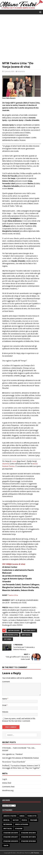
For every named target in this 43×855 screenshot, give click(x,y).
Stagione (18, 829)
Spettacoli (7, 829)
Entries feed (6, 783)
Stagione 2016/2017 (10, 837)
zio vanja (7, 639)
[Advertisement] (21, 39)
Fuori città (32, 816)
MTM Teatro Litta (11, 635)
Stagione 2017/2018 (28, 837)
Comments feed (8, 787)
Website (5, 712)
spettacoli (26, 635)
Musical (6, 820)
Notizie (16, 820)
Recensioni (7, 824)
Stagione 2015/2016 (28, 833)
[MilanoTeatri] (21, 8)
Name (4, 699)
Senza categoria (21, 824)
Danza (21, 816)
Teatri (5, 845)
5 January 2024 (9, 71)
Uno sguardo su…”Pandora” (12, 754)
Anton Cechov (13, 630)
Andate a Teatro (9, 816)
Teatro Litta (13, 595)
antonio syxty (29, 630)
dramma (5, 464)
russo (14, 461)
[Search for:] (21, 735)
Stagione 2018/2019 (10, 841)
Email (4, 705)
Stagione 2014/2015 (10, 833)
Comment (6, 681)
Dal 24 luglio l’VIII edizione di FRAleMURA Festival (20, 758)
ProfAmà (33, 820)
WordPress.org (7, 790)
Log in (4, 779)
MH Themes (35, 853)
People (24, 820)
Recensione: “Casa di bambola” (13, 762)
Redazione (21, 71)
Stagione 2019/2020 (28, 841)
